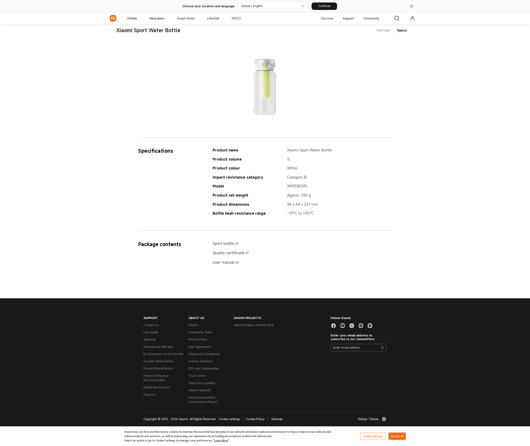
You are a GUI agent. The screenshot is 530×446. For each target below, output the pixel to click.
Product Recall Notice (158, 368)
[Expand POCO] (242, 18)
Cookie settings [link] (229, 419)
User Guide (150, 332)
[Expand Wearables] (166, 18)
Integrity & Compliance (204, 354)
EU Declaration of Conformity (163, 354)
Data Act (149, 394)
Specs (402, 30)
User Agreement (200, 347)
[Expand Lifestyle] (221, 18)
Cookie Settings (373, 436)
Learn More (221, 440)
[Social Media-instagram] (361, 326)
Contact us (150, 325)
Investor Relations (201, 361)
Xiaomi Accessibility (202, 383)
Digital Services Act (156, 387)
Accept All (397, 436)
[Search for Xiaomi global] (396, 18)
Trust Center (197, 376)
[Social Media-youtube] (343, 326)
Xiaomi (193, 325)
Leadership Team (200, 332)
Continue (324, 6)
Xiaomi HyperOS (200, 390)
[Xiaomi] (113, 18)
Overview (383, 30)
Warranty (149, 339)
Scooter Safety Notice (158, 361)
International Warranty (158, 347)
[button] (412, 6)
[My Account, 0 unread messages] (412, 18)
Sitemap (277, 419)
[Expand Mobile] (139, 18)
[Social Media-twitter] (352, 326)
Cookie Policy (255, 419)
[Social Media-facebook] (333, 326)
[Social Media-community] (370, 326)
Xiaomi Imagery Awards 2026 (254, 325)
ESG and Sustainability (204, 368)
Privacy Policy (198, 339)
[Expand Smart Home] (196, 18)
